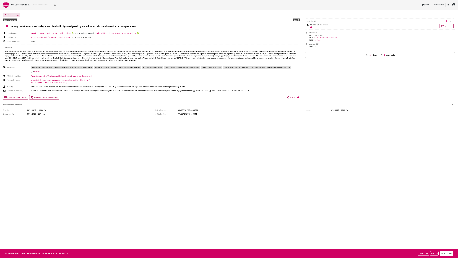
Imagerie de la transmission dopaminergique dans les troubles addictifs (60, 80)
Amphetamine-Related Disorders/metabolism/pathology (73, 67)
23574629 (318, 40)
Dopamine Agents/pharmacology (253, 67)
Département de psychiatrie (81, 76)
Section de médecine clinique (59, 76)
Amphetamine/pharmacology (42, 67)
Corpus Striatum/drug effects (211, 67)
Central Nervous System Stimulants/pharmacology (182, 67)
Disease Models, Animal (232, 67)
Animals (114, 67)
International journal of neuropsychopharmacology (50, 37)
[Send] (55, 5)
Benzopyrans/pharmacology (152, 67)
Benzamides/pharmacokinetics (129, 67)
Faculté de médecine (39, 76)
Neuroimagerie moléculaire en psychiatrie (49, 82)
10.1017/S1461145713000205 (325, 38)
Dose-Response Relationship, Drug (278, 67)
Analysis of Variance (102, 67)
